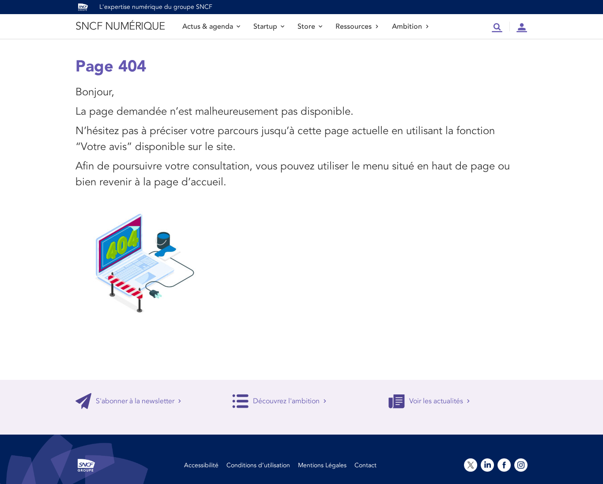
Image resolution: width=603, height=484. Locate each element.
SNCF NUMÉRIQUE (120, 26)
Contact (365, 465)
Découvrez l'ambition (286, 401)
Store (306, 26)
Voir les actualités (436, 401)
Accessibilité (201, 465)
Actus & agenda (207, 26)
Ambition (407, 26)
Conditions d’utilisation (258, 465)
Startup (265, 26)
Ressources (353, 26)
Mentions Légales (322, 465)
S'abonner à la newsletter (135, 401)
